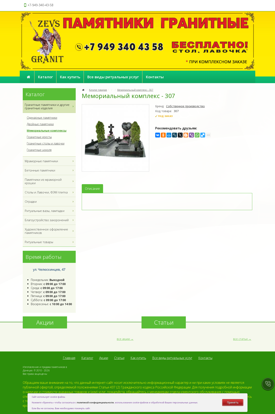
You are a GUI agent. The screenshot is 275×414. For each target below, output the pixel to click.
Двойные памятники (40, 124)
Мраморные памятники (41, 161)
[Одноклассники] (163, 135)
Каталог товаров (98, 90)
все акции (123, 339)
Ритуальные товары (39, 242)
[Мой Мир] (168, 135)
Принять (233, 402)
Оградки (31, 201)
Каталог (45, 76)
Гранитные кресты (39, 137)
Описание (92, 188)
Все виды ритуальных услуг (113, 76)
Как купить (70, 76)
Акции (103, 358)
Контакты (155, 76)
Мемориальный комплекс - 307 (135, 90)
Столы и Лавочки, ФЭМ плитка (46, 192)
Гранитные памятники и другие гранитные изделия (47, 106)
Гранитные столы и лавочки (45, 143)
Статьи (119, 358)
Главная (69, 358)
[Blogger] (185, 135)
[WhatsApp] (197, 135)
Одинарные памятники (42, 117)
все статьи (240, 339)
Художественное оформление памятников (46, 231)
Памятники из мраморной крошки (43, 181)
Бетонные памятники (40, 170)
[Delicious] (202, 135)
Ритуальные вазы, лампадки (44, 211)
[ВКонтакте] (157, 135)
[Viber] (191, 135)
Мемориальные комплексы (46, 130)
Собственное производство (185, 106)
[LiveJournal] (174, 135)
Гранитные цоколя (39, 150)
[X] (180, 135)
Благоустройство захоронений (47, 220)
